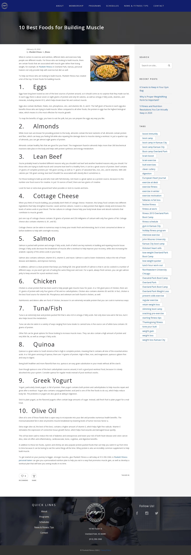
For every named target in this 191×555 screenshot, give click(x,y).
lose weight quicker (151, 260)
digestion (147, 173)
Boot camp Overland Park (154, 151)
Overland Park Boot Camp (155, 286)
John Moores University (154, 239)
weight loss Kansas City (153, 339)
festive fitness (149, 204)
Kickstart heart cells (152, 248)
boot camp (147, 138)
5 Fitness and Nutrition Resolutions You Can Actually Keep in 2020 (154, 109)
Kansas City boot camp (153, 243)
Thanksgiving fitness (152, 322)
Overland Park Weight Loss (155, 291)
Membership (76, 6)
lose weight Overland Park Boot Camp (155, 254)
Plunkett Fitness (35, 52)
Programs (95, 6)
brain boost (148, 155)
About (60, 6)
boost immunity (150, 133)
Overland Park (149, 282)
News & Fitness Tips (136, 6)
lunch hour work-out (152, 265)
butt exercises (149, 164)
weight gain (148, 331)
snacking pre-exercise (153, 313)
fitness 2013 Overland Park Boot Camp (155, 215)
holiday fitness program (154, 230)
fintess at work (149, 208)
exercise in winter (150, 191)
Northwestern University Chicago (154, 271)
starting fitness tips (151, 317)
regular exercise (150, 300)
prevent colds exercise (153, 295)
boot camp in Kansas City (154, 142)
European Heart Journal (154, 178)
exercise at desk (150, 182)
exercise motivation (151, 195)
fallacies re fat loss (151, 200)
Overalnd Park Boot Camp (155, 278)
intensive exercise (151, 234)
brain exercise (149, 160)
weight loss (147, 335)
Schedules (112, 6)
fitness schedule (150, 221)
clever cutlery (148, 169)
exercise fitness (149, 186)
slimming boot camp (152, 309)
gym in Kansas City (151, 226)
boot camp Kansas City (153, 147)
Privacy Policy (105, 550)
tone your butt (149, 326)
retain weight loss (151, 304)
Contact (159, 6)
